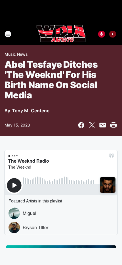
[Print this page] (113, 125)
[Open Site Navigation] (8, 34)
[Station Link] (61, 34)
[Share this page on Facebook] (81, 125)
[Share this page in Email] (103, 125)
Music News (16, 54)
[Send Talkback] (101, 34)
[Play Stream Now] (112, 34)
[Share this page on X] (92, 125)
